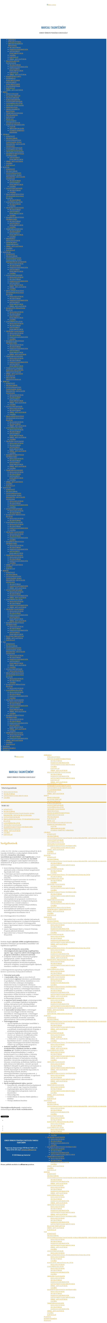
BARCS (5, 92)
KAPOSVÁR (7, 252)
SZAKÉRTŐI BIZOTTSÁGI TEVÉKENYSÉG (15, 155)
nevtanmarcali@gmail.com (28, 1150)
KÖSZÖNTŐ (10, 136)
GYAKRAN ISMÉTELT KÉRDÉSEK (16, 131)
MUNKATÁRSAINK (12, 98)
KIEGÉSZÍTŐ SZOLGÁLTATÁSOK (13, 239)
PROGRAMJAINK (12, 115)
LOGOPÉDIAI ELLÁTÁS (14, 103)
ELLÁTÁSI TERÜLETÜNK (15, 636)
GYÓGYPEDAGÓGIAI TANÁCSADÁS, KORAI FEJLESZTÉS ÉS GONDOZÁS (16, 260)
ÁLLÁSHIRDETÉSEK (13, 86)
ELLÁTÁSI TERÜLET (13, 96)
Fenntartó (6, 750)
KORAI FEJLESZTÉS (13, 100)
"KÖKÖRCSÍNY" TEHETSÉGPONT (12, 243)
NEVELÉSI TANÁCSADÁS (15, 105)
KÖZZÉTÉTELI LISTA (13, 76)
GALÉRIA (12, 55)
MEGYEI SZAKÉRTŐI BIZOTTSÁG (15, 44)
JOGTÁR (12, 127)
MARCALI (6, 381)
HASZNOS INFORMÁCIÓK (18, 49)
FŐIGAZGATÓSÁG (14, 42)
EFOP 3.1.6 (10, 119)
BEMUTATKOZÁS (12, 94)
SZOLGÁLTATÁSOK (16, 264)
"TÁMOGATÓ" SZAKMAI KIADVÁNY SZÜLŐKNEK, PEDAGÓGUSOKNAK (15, 370)
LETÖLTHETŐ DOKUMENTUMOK (16, 52)
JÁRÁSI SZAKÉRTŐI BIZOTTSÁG (13, 110)
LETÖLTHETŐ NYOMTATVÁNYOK (13, 122)
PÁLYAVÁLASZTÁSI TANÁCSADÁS (12, 62)
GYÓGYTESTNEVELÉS (14, 101)
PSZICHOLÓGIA (12, 107)
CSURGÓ (6, 134)
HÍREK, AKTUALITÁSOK (17, 59)
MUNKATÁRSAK (15, 47)
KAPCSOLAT (13, 57)
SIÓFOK (6, 570)
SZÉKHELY (12, 40)
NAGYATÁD (7, 487)
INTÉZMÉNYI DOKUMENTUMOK (13, 79)
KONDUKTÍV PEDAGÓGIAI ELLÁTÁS (60, 960)
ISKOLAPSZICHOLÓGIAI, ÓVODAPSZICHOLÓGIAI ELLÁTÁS (15, 196)
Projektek (6, 746)
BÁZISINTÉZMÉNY (9, 748)
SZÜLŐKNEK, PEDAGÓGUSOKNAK (13, 378)
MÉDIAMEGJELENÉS (16, 128)
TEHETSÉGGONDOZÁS (14, 113)
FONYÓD (6, 167)
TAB (4, 642)
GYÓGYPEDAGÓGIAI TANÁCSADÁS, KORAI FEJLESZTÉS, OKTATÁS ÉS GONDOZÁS (15, 143)
